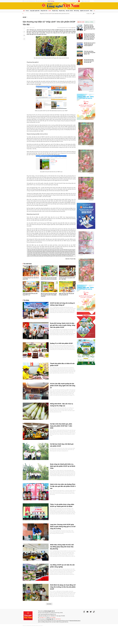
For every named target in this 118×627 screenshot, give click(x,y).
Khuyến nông (62, 10)
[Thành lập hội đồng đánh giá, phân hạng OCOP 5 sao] (31, 286)
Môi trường (76, 10)
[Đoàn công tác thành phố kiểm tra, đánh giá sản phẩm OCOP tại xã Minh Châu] (36, 471)
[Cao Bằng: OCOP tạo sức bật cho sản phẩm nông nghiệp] (36, 572)
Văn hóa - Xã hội (69, 10)
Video (91, 10)
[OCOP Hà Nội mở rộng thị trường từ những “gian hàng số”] (36, 310)
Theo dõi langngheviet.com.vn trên (63, 27)
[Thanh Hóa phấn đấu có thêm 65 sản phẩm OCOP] (36, 370)
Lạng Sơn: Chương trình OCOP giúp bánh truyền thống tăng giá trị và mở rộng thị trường (62, 526)
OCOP (49, 10)
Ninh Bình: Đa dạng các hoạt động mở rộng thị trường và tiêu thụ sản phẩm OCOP (63, 587)
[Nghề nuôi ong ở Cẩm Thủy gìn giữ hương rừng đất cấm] (67, 286)
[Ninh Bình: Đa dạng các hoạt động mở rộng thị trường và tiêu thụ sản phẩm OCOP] (36, 592)
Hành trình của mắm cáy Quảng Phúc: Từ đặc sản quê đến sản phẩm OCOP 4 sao (62, 486)
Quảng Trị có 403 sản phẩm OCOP (61, 343)
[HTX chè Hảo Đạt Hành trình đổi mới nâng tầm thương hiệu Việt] (80, 62)
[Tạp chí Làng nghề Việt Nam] (28, 615)
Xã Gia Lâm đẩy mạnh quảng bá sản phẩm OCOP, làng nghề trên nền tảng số (62, 385)
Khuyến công (55, 10)
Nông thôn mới (44, 10)
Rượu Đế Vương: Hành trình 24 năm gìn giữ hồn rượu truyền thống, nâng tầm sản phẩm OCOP (62, 325)
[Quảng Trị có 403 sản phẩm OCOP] (36, 350)
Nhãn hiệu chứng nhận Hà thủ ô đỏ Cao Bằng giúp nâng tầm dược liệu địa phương (62, 547)
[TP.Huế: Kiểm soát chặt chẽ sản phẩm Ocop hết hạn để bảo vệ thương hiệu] (49, 270)
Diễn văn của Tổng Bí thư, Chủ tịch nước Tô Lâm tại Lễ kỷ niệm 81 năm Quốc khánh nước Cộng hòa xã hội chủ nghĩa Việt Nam (89, 36)
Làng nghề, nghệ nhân (34, 10)
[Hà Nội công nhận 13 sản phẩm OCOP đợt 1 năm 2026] (67, 270)
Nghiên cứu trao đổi (84, 10)
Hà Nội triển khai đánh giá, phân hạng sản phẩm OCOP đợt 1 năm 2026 (61, 426)
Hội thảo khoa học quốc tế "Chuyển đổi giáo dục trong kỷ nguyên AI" (89, 44)
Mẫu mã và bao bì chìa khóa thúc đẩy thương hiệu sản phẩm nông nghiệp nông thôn (49, 295)
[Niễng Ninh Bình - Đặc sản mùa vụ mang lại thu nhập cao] (36, 411)
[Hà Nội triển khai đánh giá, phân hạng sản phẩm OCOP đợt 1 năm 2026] (36, 431)
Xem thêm (49, 603)
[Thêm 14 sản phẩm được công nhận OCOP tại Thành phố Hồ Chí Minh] (36, 511)
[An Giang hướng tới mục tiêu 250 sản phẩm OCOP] (31, 270)
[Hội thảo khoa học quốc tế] (80, 45)
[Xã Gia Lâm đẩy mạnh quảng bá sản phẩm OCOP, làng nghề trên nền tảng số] (36, 391)
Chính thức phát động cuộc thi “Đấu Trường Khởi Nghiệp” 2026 (89, 52)
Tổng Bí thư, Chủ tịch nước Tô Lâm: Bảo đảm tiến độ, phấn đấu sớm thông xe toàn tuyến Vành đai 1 (52, 13)
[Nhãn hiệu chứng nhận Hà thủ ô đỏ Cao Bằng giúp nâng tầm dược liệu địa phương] (36, 552)
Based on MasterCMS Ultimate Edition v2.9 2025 (33, 625)
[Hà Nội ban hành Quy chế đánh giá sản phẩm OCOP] (36, 451)
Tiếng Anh (79, 1)
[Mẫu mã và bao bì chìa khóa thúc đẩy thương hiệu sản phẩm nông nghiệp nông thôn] (49, 286)
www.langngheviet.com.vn (75, 620)
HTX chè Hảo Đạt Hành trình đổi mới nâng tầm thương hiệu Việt (89, 61)
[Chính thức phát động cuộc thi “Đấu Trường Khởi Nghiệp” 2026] (80, 54)
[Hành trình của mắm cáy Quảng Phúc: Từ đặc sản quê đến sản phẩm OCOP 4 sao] (36, 491)
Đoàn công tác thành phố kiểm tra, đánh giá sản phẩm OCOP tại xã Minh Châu (62, 466)
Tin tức (27, 10)
